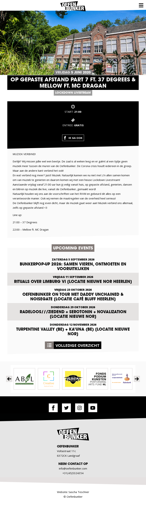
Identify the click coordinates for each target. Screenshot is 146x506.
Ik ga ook (75, 138)
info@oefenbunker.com (73, 468)
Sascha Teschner (79, 492)
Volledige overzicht (78, 345)
